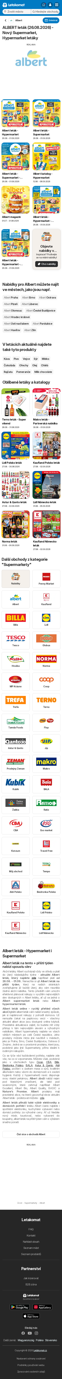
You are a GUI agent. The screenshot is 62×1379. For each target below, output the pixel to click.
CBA (48, 1062)
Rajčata (8, 371)
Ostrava (47, 297)
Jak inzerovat (30, 1278)
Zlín (30, 330)
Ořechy (23, 365)
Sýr (36, 358)
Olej (34, 365)
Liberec (30, 304)
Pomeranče (23, 371)
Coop (40, 1062)
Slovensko (51, 1340)
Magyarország (26, 1340)
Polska (39, 1340)
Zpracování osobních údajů (31, 1371)
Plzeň (11, 304)
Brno (28, 297)
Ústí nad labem (16, 323)
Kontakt (31, 1235)
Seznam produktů (31, 1254)
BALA (29, 1065)
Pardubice (42, 323)
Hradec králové (17, 317)
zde (34, 978)
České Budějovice (40, 310)
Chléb (44, 365)
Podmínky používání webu (31, 1365)
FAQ (30, 1229)
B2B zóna (31, 1284)
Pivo (16, 358)
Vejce (26, 358)
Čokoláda (9, 365)
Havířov (12, 330)
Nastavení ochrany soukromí (31, 1358)
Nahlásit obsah (31, 1241)
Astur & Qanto (44, 1065)
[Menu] (57, 5)
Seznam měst (31, 1247)
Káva (7, 358)
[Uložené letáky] (43, 5)
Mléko (45, 358)
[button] (50, 5)
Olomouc (13, 310)
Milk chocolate (43, 371)
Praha (11, 297)
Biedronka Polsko (12, 1065)
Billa (57, 1062)
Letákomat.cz (40, 1350)
